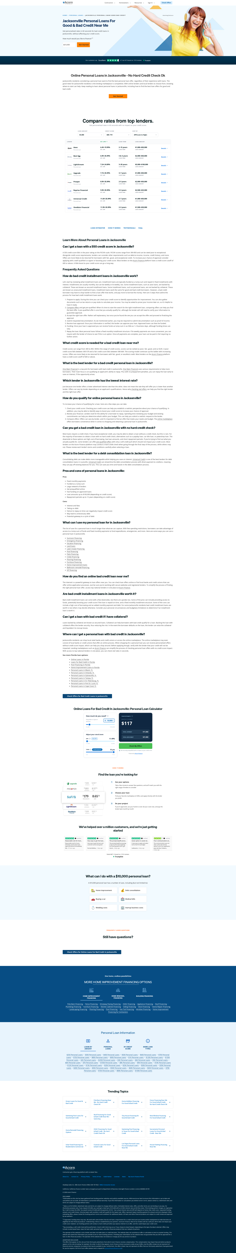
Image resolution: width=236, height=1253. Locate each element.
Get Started (118, 96)
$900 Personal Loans (118, 1057)
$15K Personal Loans (94, 1065)
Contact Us (74, 1176)
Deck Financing (144, 1007)
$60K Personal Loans (137, 1068)
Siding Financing (129, 1007)
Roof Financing (161, 1004)
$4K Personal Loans (142, 1060)
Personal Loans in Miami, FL (82, 670)
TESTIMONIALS (129, 228)
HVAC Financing (129, 1004)
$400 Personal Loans (111, 1055)
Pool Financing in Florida (80, 665)
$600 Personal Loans (148, 1055)
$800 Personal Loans (100, 1057)
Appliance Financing (145, 1004)
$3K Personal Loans (125, 1060)
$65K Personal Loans (155, 1068)
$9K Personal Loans (144, 1063)
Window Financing (143, 1009)
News (124, 1176)
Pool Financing (112, 1009)
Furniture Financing (90, 1007)
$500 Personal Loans (130, 1055)
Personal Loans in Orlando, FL (82, 673)
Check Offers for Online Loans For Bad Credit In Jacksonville (92, 952)
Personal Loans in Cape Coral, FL (83, 686)
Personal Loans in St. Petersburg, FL (85, 681)
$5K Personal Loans (160, 1060)
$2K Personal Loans (88, 1060)
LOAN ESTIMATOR (98, 228)
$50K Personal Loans (118, 1068)
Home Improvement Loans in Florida (85, 667)
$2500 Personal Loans (106, 1060)
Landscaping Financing (78, 1009)
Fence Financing (91, 1004)
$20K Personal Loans (112, 1065)
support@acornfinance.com (113, 1248)
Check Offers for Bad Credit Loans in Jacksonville (87, 696)
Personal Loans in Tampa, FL (82, 678)
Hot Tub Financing (127, 1009)
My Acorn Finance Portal (136, 1176)
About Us (66, 1176)
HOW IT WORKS (114, 228)
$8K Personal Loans (127, 1063)
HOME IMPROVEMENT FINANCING (116, 982)
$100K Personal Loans (143, 1071)
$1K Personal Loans (136, 1057)
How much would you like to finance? (78, 38)
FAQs (140, 228)
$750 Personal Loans (81, 1057)
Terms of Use (96, 1176)
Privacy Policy (85, 1176)
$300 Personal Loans (93, 1055)
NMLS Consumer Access (107, 1185)
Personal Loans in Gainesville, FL (83, 675)
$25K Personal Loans (131, 1065)
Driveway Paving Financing (110, 1004)
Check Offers (166, 3)
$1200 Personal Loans (154, 1057)
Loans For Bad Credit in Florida (83, 662)
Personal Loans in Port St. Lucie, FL (84, 683)
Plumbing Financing (73, 1007)
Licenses (116, 1176)
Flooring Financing (96, 1009)
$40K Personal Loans (81, 1068)
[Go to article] (76, 1102)
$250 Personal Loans (75, 1055)
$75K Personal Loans (106, 1071)
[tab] (91, 993)
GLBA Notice (107, 1176)
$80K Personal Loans (125, 1071)
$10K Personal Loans (163, 1063)
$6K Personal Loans (72, 1063)
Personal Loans (76, 15)
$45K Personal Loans (100, 1068)
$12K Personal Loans (75, 1065)
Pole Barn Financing (75, 1004)
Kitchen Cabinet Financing (111, 1007)
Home (65, 15)
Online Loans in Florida (80, 659)
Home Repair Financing (161, 1007)
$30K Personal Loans (149, 1065)
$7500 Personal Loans (108, 1063)
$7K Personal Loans (90, 1063)
